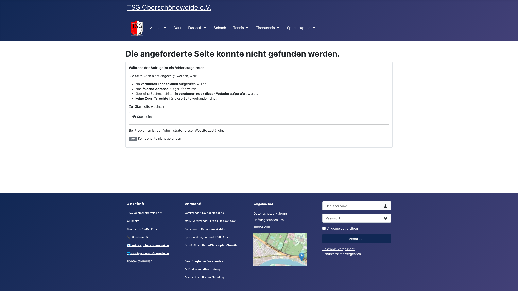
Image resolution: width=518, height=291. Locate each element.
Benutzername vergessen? (342, 254)
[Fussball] (204, 28)
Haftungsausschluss (268, 220)
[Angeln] (164, 28)
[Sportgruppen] (313, 28)
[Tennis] (246, 28)
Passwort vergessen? (338, 249)
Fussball (195, 28)
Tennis (238, 28)
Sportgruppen (299, 28)
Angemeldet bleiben (342, 228)
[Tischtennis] (277, 28)
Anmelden (356, 239)
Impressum (261, 226)
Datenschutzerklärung (270, 213)
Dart (177, 28)
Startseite (144, 117)
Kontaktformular (139, 261)
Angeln (155, 28)
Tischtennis (265, 28)
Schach (220, 28)
